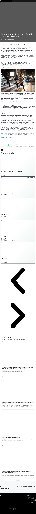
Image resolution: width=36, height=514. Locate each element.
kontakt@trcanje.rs (33, 503)
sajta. (13, 56)
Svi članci (18, 480)
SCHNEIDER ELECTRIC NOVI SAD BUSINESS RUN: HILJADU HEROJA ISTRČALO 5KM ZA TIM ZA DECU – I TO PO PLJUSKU (17, 368)
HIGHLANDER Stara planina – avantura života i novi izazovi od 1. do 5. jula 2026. (18, 403)
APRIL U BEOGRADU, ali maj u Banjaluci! (11, 437)
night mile (11, 137)
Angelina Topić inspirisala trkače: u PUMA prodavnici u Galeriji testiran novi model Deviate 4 (16, 472)
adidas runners (4, 137)
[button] (24, 1)
